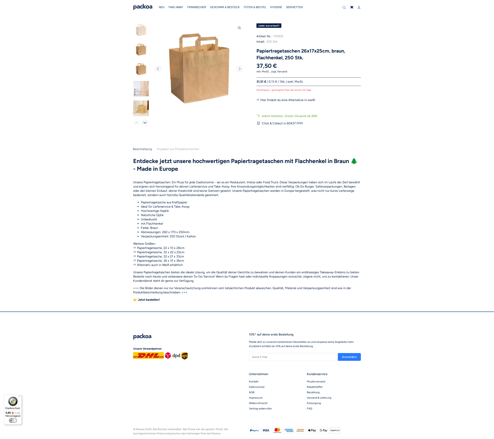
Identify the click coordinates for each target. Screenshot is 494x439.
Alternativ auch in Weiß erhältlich (160, 265)
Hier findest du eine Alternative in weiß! (287, 100)
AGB (252, 392)
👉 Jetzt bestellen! (146, 299)
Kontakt (253, 381)
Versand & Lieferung (319, 397)
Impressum (256, 397)
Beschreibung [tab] (142, 149)
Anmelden (349, 357)
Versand (282, 71)
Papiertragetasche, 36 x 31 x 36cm (160, 260)
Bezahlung (313, 392)
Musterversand (316, 381)
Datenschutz (257, 387)
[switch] (13, 420)
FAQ (309, 408)
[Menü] (19, 397)
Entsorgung (314, 403)
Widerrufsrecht (258, 403)
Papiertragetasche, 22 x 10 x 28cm (160, 248)
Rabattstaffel (314, 387)
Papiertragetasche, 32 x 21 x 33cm (160, 256)
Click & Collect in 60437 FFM (282, 123)
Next (239, 68)
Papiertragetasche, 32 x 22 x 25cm (160, 252)
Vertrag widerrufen (260, 408)
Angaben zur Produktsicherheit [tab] (178, 149)
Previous (158, 68)
